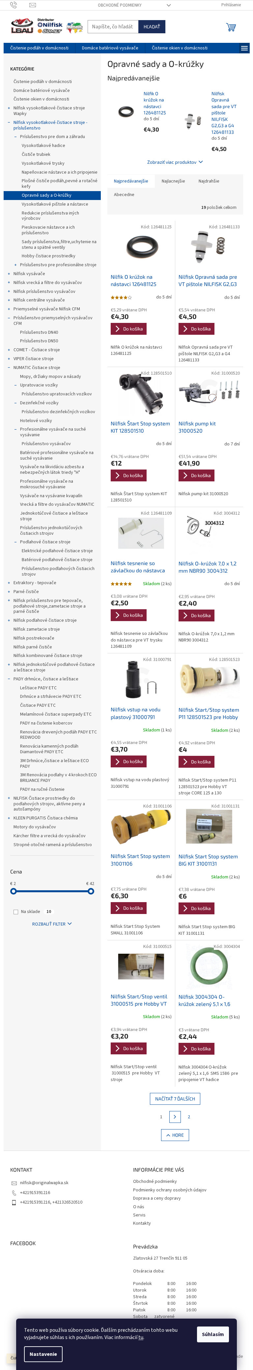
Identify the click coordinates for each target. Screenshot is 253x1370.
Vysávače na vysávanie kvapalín (51, 496)
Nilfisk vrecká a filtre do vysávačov (48, 282)
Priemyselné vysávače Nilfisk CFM (47, 309)
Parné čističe (26, 591)
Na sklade (36, 911)
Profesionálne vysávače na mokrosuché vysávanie (46, 484)
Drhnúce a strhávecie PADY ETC (50, 696)
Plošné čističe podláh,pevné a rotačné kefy (60, 184)
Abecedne (124, 194)
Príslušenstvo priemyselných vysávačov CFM (53, 321)
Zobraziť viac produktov (171, 162)
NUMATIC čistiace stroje (37, 367)
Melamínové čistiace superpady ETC (56, 714)
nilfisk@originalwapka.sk (44, 1183)
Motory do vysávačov (35, 827)
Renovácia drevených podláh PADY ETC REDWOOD (58, 735)
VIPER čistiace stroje (34, 359)
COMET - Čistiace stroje (37, 350)
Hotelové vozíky (36, 420)
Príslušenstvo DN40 (39, 332)
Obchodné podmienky (120, 5)
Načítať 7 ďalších (175, 1098)
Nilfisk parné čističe (33, 647)
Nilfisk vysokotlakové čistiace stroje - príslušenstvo (50, 125)
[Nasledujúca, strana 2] (175, 1117)
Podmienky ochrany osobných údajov (170, 1190)
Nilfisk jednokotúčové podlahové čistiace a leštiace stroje (54, 667)
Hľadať (152, 26)
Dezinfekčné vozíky (39, 403)
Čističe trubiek (36, 154)
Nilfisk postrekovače (34, 638)
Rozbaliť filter (49, 924)
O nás (138, 1207)
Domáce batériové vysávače (42, 90)
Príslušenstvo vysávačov (46, 444)
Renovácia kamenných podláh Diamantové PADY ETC (49, 749)
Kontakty (142, 1223)
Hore (178, 1135)
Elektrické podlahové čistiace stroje (57, 551)
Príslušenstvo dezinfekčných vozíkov (58, 412)
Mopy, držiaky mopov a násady (50, 376)
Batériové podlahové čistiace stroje (57, 560)
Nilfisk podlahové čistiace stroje (45, 620)
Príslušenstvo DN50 (39, 341)
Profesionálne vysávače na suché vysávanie (53, 432)
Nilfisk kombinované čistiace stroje (48, 655)
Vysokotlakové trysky (43, 163)
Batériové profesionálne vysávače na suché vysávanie (57, 455)
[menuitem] (39, 48)
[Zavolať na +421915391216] (20, 5)
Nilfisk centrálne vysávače (39, 300)
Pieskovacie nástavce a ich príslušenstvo (48, 230)
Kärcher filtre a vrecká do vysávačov (50, 836)
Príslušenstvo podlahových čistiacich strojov (58, 571)
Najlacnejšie (173, 181)
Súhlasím (213, 1334)
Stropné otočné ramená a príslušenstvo (53, 845)
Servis (139, 1215)
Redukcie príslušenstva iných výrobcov (50, 216)
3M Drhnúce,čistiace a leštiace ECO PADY (54, 763)
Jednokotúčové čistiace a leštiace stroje (54, 516)
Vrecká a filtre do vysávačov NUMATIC (57, 504)
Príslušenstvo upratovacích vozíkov (57, 394)
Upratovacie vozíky (39, 385)
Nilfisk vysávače (29, 274)
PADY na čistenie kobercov (46, 723)
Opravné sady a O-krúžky (46, 195)
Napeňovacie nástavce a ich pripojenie (60, 172)
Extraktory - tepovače (35, 583)
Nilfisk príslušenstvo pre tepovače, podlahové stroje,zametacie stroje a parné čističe (50, 606)
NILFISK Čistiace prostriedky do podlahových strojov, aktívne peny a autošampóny (49, 804)
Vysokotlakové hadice (43, 145)
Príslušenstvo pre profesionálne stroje (58, 265)
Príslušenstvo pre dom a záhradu (52, 136)
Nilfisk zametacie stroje (37, 629)
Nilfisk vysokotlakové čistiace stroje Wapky (49, 111)
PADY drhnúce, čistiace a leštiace (46, 679)
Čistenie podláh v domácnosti (43, 81)
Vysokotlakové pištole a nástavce (55, 204)
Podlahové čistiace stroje (45, 542)
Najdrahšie (209, 181)
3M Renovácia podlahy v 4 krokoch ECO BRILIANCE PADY (58, 778)
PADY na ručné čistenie (42, 789)
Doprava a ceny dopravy (157, 1198)
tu (140, 1337)
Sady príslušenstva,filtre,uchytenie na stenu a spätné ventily (59, 245)
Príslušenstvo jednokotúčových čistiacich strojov (51, 531)
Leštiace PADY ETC (38, 688)
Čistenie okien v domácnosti (41, 99)
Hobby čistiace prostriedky (48, 256)
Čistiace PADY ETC (38, 705)
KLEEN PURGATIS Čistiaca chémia (46, 818)
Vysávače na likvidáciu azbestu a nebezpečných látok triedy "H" (52, 470)
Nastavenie (43, 1354)
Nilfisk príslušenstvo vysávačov (44, 291)
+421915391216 (35, 1192)
